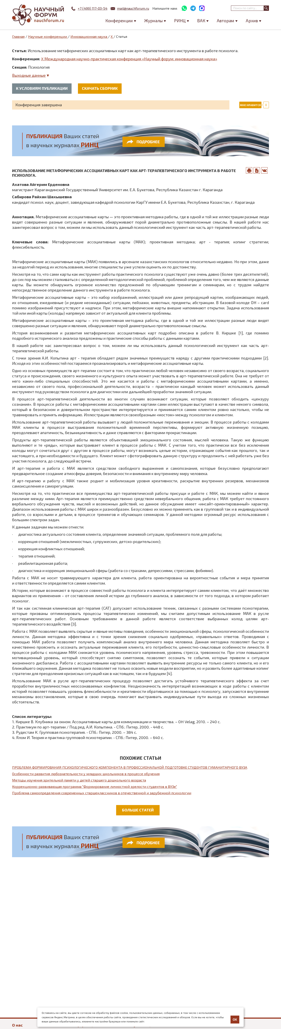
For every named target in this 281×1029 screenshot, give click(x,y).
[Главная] (38, 14)
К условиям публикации (42, 88)
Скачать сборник (100, 88)
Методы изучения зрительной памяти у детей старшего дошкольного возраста (79, 780)
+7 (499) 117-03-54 (92, 8)
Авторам (225, 20)
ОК (235, 1019)
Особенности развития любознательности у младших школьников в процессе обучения (86, 774)
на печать (249, 170)
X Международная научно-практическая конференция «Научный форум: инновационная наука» (129, 58)
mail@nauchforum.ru (133, 8)
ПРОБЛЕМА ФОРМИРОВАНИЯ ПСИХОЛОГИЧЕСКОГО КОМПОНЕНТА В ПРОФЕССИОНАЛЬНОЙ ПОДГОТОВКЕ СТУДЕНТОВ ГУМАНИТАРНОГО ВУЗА (129, 767)
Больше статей (138, 809)
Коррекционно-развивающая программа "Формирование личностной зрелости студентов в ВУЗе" (94, 786)
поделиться (264, 170)
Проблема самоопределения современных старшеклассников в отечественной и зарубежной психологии (101, 793)
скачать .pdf (257, 170)
